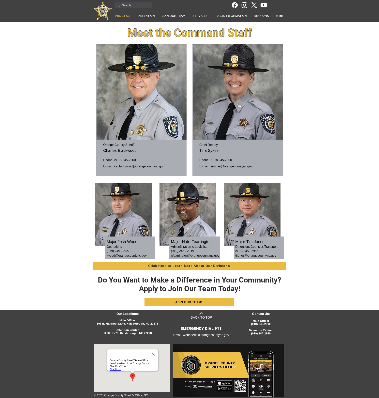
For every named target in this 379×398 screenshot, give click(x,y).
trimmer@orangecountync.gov (231, 166)
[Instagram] (244, 5)
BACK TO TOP (201, 317)
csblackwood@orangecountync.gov (139, 166)
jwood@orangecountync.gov (127, 255)
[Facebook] (235, 5)
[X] (254, 5)
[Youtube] (264, 5)
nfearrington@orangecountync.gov (195, 255)
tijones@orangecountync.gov (255, 255)
